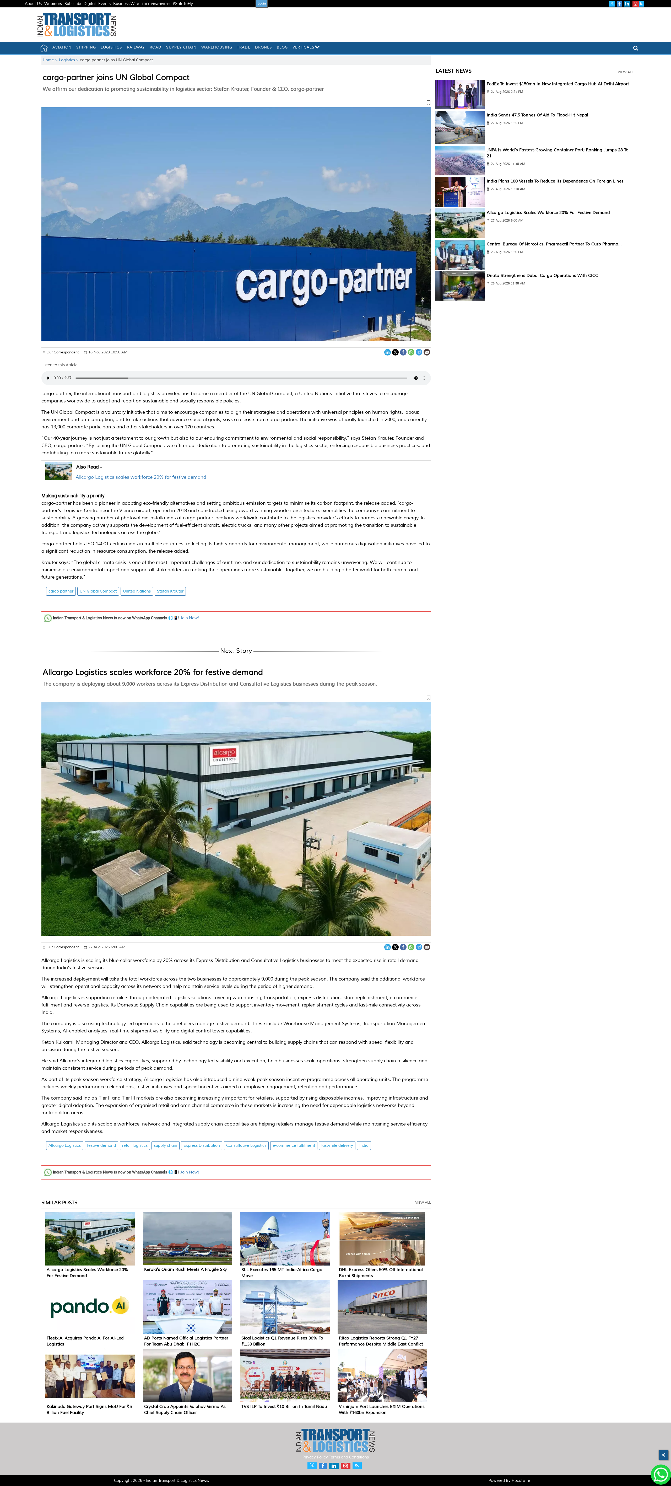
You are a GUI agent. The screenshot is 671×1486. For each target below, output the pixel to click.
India (364, 1145)
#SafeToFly (183, 3)
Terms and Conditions (349, 1457)
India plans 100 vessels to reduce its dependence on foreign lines (555, 181)
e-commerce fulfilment (294, 1145)
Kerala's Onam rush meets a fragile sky (185, 1269)
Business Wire (126, 3)
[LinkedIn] (387, 351)
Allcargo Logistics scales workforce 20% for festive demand (141, 477)
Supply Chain (181, 47)
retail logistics (135, 1145)
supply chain (165, 1145)
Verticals (304, 47)
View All (423, 1202)
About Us (33, 3)
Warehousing (216, 47)
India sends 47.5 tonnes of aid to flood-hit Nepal (537, 115)
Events (104, 3)
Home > (51, 60)
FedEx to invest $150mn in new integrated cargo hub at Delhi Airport (558, 84)
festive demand (101, 1145)
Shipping (86, 47)
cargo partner (60, 591)
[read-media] (58, 476)
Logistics (111, 47)
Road (155, 47)
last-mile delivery (337, 1145)
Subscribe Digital (80, 3)
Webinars (53, 3)
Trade (243, 47)
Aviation (62, 47)
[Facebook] (403, 351)
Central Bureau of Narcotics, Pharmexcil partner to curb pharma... (554, 244)
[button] (236, 103)
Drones (263, 47)
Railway (136, 47)
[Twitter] (395, 351)
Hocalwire (521, 1480)
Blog (282, 47)
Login (262, 4)
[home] (43, 48)
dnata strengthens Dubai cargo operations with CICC (542, 275)
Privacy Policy (315, 1457)
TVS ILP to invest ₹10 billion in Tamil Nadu (284, 1406)
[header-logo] (76, 24)
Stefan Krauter (170, 591)
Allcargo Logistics (64, 1145)
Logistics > (69, 60)
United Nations (137, 591)
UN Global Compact (98, 591)
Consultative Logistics (246, 1145)
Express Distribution (201, 1145)
